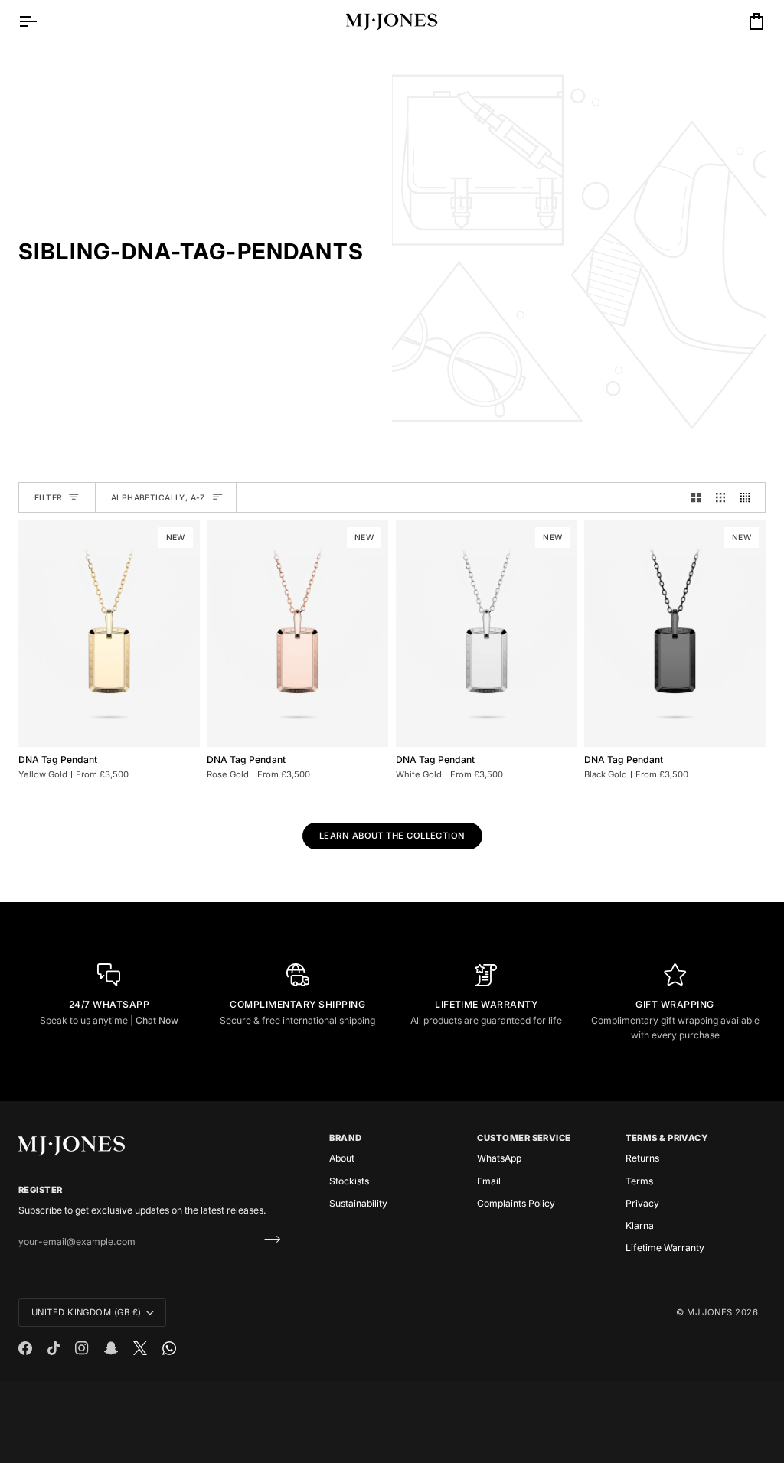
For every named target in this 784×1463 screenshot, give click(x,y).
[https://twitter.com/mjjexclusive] (140, 1348)
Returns (642, 1158)
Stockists (349, 1181)
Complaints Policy (516, 1203)
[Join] (267, 1239)
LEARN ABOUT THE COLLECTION (392, 835)
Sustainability (358, 1203)
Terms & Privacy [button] (667, 1137)
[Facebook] (25, 1348)
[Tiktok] (53, 1348)
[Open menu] (41, 21)
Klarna (640, 1225)
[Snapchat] (111, 1348)
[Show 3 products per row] (720, 497)
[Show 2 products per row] (696, 497)
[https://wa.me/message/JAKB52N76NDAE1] (169, 1348)
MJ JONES (710, 1312)
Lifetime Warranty (665, 1247)
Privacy (642, 1203)
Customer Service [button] (523, 1137)
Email (489, 1181)
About (341, 1158)
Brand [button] (345, 1137)
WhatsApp (499, 1158)
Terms (639, 1181)
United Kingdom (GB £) (86, 1312)
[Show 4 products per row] (749, 497)
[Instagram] (82, 1348)
